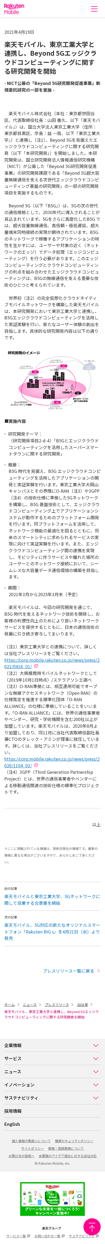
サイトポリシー (32, 1148)
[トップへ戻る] (92, 1226)
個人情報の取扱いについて (31, 1140)
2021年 (82, 1004)
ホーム (9, 1004)
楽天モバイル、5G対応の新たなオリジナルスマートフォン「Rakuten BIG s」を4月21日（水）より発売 (52, 931)
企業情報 (13, 1045)
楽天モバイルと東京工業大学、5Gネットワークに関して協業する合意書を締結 (52, 899)
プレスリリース (57, 1004)
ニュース (30, 1004)
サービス (13, 1058)
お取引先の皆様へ (21, 1155)
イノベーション (19, 1084)
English (12, 1124)
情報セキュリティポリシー (74, 1140)
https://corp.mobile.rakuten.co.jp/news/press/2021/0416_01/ (52, 663)
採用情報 (13, 1111)
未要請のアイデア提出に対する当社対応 (68, 1155)
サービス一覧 (16, 1236)
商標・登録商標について (66, 1148)
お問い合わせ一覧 (47, 1236)
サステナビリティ (21, 1097)
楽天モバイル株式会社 (14, 8)
